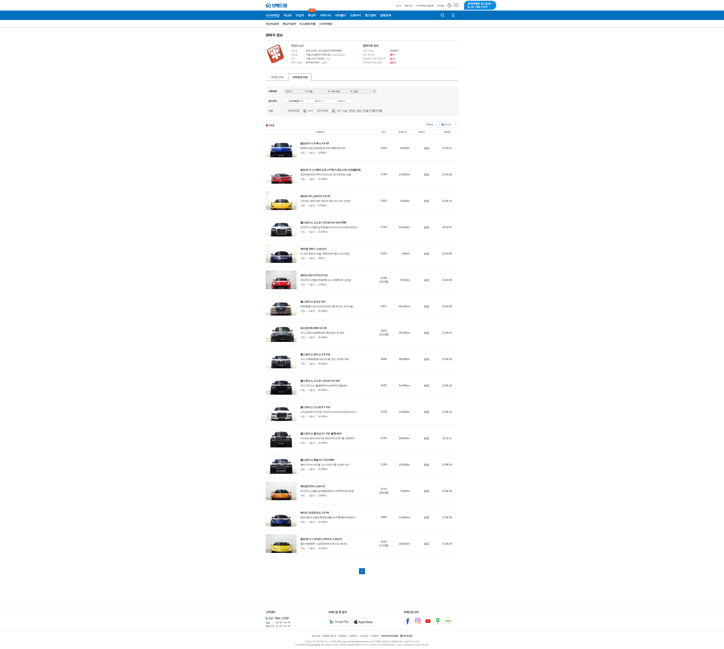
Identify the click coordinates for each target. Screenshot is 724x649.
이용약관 (353, 635)
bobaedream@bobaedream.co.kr (359, 641)
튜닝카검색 (289, 23)
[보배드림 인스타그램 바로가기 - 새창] (418, 621)
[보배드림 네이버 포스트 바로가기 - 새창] (438, 621)
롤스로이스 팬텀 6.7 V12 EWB (317, 459)
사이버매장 (325, 23)
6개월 (379, 110)
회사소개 (316, 635)
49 (391, 54)
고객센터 (374, 635)
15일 (358, 110)
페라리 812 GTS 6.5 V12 (314, 275)
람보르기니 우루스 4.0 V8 (314, 143)
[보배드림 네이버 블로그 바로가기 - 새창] (448, 621)
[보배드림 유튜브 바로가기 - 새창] (428, 621)
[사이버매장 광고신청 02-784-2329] (480, 5)
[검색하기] (443, 15)
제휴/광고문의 (329, 635)
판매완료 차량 (300, 77)
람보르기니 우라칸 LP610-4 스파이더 (321, 538)
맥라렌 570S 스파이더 (312, 486)
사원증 (324, 62)
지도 (327, 58)
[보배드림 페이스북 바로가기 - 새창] (408, 621)
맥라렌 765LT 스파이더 (313, 248)
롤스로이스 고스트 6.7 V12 (315, 407)
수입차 (341, 101)
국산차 (318, 101)
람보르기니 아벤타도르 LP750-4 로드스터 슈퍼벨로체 (330, 169)
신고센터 (364, 635)
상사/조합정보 (338, 55)
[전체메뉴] (453, 15)
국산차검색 (272, 23)
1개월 (365, 110)
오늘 (345, 110)
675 (392, 62)
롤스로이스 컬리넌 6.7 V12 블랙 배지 (321, 433)
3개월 (372, 110)
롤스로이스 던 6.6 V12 (312, 301)
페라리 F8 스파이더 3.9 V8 (315, 196)
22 (391, 58)
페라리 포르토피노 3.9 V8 (314, 512)
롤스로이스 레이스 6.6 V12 (315, 354)
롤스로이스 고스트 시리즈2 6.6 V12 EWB (323, 222)
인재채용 (342, 635)
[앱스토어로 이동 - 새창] (363, 621)
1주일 (351, 110)
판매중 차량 (277, 77)
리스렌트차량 (307, 23)
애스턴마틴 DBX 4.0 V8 (313, 327)
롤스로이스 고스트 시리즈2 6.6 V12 (320, 380)
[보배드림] (276, 5)
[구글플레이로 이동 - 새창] (339, 621)
